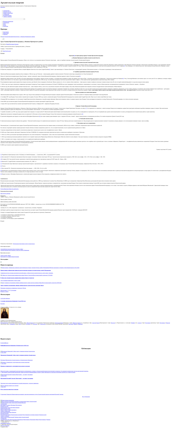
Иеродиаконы (26, 419)
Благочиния (6, 32)
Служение (8, 405)
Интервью (13, 405)
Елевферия (12, 324)
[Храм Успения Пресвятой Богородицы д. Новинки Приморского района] (18, 36)
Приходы (5, 34)
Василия (113, 322)
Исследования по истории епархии (31, 414)
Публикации (6, 22)
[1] (1, 154)
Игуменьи (14, 419)
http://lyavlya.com (7, 51)
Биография (3, 405)
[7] (86, 108)
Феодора (35, 324)
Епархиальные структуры (6, 407)
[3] (124, 65)
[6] (123, 78)
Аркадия (94, 322)
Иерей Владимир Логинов (12, 44)
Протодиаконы (42, 419)
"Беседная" (70, 324)
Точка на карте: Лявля (6, 255)
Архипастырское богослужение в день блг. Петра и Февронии (15, 250)
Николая (168, 322)
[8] (82, 114)
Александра (42, 324)
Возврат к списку (5, 291)
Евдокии (28, 324)
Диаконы (48, 419)
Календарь (5, 26)
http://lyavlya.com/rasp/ (5, 193)
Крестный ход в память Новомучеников (10, 256)
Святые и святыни (7, 16)
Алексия (139, 322)
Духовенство (6, 14)
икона (31, 322)
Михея (28, 322)
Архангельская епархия (12, 2)
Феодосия (57, 322)
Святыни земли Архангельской (21, 417)
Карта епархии (16, 407)
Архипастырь (6, 10)
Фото (4, 23)
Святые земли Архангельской (7, 417)
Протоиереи (33, 419)
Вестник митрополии (8, 21)
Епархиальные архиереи (16, 414)
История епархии (5, 413)
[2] (6, 65)
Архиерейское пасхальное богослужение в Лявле (12, 249)
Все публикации (86, 396)
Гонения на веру (42, 414)
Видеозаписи (19, 405)
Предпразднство (4, 322)
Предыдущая (3, 290)
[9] (40, 116)
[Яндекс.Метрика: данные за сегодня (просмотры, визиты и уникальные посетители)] (5, 425)
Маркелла (75, 322)
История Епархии (7, 15)
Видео (4, 25)
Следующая (13, 290)
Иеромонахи (20, 419)
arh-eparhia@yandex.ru (6, 423)
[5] (79, 76)
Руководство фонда (12, 410)
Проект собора (4, 410)
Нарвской (80, 324)
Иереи (37, 419)
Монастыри (6, 33)
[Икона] (5, 318)
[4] (49, 69)
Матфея (133, 322)
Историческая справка (6, 414)
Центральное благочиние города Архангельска (24, 243)
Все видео (3, 345)
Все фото (3, 303)
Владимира (147, 322)
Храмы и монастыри (8, 13)
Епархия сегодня (7, 11)
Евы (20, 324)
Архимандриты (4, 419)
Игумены (10, 419)
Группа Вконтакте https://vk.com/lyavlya (9, 188)
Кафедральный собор (5, 408)
